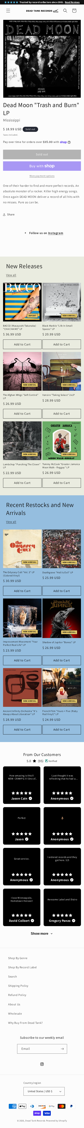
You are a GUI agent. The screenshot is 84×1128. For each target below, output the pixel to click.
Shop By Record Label (22, 967)
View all (11, 275)
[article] (21, 785)
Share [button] (11, 214)
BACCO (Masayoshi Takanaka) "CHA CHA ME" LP (19, 327)
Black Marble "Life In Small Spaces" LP (57, 327)
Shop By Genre (18, 958)
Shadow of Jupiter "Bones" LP (59, 642)
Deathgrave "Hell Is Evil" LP (57, 572)
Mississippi (11, 120)
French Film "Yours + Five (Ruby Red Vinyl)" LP (60, 712)
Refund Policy (17, 995)
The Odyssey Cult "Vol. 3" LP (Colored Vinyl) (19, 574)
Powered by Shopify (56, 1120)
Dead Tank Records (35, 1120)
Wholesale (15, 1013)
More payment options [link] (42, 175)
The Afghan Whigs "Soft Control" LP (21, 396)
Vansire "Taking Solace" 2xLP (58, 394)
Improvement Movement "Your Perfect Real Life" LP (20, 643)
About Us (14, 1004)
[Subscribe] (62, 1049)
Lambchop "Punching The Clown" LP (21, 466)
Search (12, 976)
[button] (8, 10)
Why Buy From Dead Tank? (25, 1023)
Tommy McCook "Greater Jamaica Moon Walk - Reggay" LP (61, 466)
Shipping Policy (18, 986)
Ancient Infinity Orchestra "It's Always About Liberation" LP (20, 712)
